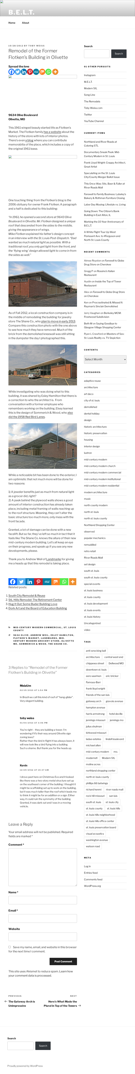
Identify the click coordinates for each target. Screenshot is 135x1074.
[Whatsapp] (48, 72)
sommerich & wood (33, 644)
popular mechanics (94, 537)
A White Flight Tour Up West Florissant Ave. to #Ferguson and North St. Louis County (102, 235)
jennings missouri (95, 720)
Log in (87, 866)
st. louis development (96, 603)
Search (88, 46)
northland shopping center (100, 770)
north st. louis (91, 511)
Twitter (88, 114)
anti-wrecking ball (96, 650)
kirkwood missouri (96, 732)
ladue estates (93, 738)
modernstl (91, 757)
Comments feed (93, 879)
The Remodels (92, 101)
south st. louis (91, 570)
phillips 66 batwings (97, 783)
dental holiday (91, 413)
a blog (29, 140)
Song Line (89, 94)
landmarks (49, 638)
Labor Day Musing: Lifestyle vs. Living (105, 204)
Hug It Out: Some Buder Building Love (32, 604)
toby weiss (27, 718)
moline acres (93, 764)
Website (14, 929)
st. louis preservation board (101, 827)
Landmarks (53, 559)
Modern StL (90, 88)
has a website (52, 132)
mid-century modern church (99, 465)
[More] (55, 72)
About (25, 22)
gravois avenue (114, 701)
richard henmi (93, 789)
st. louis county (92, 597)
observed (89, 531)
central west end (113, 656)
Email (13, 910)
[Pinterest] (30, 72)
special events (92, 583)
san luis (113, 795)
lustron (88, 452)
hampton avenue (95, 707)
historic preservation (95, 433)
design (87, 420)
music (87, 498)
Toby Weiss (36, 46)
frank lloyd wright (95, 688)
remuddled (90, 544)
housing (88, 439)
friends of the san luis (98, 694)
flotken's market (26, 638)
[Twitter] (18, 72)
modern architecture (95, 492)
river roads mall (114, 789)
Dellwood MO (116, 663)
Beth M (88, 323)
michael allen (93, 745)
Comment (16, 844)
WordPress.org (92, 885)
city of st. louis (92, 400)
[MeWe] (36, 72)
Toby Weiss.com (93, 107)
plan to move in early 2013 (58, 321)
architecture (91, 387)
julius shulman (94, 726)
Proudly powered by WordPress (25, 1065)
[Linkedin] (24, 72)
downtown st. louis (96, 669)
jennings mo (116, 720)
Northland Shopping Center (99, 525)
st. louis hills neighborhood (100, 814)
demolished (90, 406)
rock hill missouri (95, 795)
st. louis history (92, 616)
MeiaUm (25, 685)
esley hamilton (62, 635)
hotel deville (116, 713)
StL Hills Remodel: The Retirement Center (35, 599)
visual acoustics (95, 833)
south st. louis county (95, 577)
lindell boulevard (115, 738)
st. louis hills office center (100, 821)
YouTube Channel (94, 121)
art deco (88, 393)
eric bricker (112, 675)
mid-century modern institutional (102, 479)
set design (89, 564)
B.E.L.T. (21, 12)
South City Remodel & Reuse (26, 595)
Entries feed (91, 872)
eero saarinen (93, 675)
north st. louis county (95, 518)
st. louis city (112, 802)
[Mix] (42, 72)
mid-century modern (95, 459)
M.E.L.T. (88, 81)
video (87, 629)
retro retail (90, 551)
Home (11, 22)
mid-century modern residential (101, 485)
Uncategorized (92, 623)
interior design (92, 446)
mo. (116, 751)
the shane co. (58, 644)
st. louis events (92, 610)
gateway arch (93, 701)
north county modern (96, 505)
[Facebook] (11, 72)
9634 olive (21, 635)
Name (13, 892)
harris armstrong (95, 713)
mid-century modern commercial (37, 627)
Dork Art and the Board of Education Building (37, 608)
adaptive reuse (92, 380)
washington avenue (97, 839)
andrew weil (39, 635)
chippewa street (95, 663)
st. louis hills (113, 808)
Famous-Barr (93, 682)
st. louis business (93, 590)
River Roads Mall (93, 557)
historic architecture (95, 426)
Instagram (90, 75)
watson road (93, 846)
